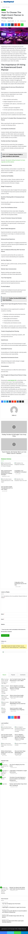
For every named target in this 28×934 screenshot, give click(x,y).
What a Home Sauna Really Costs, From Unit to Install (7, 752)
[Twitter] (5, 402)
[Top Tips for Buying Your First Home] (5, 766)
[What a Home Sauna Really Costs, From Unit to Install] (5, 698)
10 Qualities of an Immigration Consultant (21, 471)
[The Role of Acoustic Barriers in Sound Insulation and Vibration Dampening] (5, 779)
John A (4, 20)
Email (2, 619)
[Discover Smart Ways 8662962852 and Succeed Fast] (5, 704)
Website (3, 624)
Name (2, 614)
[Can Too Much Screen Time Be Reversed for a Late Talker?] (7, 481)
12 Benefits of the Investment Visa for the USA (20, 584)
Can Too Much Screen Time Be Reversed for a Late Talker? (7, 488)
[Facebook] (2, 402)
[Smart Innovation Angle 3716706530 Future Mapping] (5, 710)
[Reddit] (15, 402)
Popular (13, 674)
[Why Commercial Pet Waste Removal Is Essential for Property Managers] (7, 465)
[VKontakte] (18, 402)
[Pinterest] (13, 402)
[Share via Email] (20, 402)
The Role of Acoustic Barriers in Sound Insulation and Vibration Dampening (18, 779)
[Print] (23, 402)
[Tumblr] (10, 402)
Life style (8, 7)
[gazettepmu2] (8, 2)
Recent (4, 674)
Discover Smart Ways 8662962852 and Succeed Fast (20, 752)
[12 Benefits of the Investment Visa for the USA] (21, 529)
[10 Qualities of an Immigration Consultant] (21, 465)
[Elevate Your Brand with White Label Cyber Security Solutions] (5, 890)
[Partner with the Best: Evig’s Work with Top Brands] (5, 834)
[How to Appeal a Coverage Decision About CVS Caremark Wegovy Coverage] (5, 689)
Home (3, 7)
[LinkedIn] (7, 402)
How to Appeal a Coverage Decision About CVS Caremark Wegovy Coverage (17, 687)
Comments (22, 674)
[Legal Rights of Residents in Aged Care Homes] (5, 773)
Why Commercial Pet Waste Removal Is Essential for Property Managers (6, 472)
